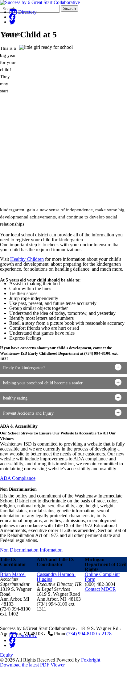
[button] (63, 368)
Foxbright (90, 659)
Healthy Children (27, 259)
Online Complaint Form (102, 577)
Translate (11, 33)
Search (69, 8)
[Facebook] (12, 16)
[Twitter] (12, 21)
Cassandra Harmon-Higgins (56, 577)
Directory (27, 12)
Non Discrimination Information (31, 549)
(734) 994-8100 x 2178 (89, 633)
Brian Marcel (13, 574)
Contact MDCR (100, 589)
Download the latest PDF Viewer (32, 664)
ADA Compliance (17, 478)
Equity (6, 655)
